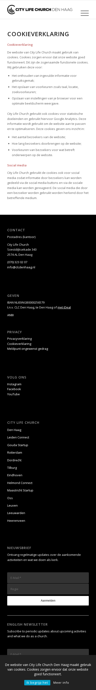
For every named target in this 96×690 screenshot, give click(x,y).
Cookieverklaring (19, 344)
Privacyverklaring (19, 338)
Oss (10, 498)
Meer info (61, 682)
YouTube (13, 394)
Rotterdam (14, 452)
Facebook (14, 389)
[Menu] (82, 13)
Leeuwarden (16, 513)
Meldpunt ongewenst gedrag (27, 349)
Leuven (12, 505)
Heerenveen (16, 520)
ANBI (10, 315)
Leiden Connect (18, 437)
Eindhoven (14, 475)
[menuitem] (82, 13)
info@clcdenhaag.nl (21, 267)
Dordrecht (14, 460)
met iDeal (64, 307)
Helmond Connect (19, 483)
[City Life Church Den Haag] (39, 9)
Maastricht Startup (20, 490)
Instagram (14, 384)
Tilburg (12, 468)
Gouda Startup (17, 445)
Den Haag (14, 430)
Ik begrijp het (37, 682)
